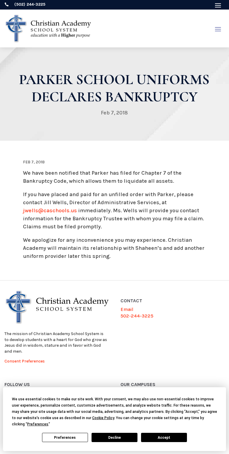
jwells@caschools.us (50, 210)
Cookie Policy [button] (103, 418)
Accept (164, 438)
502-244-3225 (136, 316)
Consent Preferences (24, 361)
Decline (114, 438)
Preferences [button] (37, 424)
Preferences (65, 438)
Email (126, 309)
